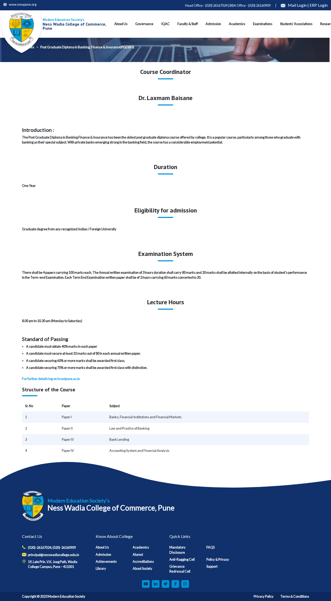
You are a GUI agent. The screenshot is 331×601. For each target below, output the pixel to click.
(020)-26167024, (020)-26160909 (52, 547)
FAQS (210, 547)
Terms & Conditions (294, 596)
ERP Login (319, 5)
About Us (102, 547)
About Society (142, 568)
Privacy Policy (264, 596)
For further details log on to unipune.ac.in (51, 379)
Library (101, 568)
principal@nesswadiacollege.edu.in (53, 555)
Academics (141, 547)
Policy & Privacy (217, 559)
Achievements (106, 561)
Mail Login (297, 5)
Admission (103, 554)
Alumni (138, 554)
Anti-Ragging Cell (182, 559)
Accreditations (143, 561)
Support (211, 566)
